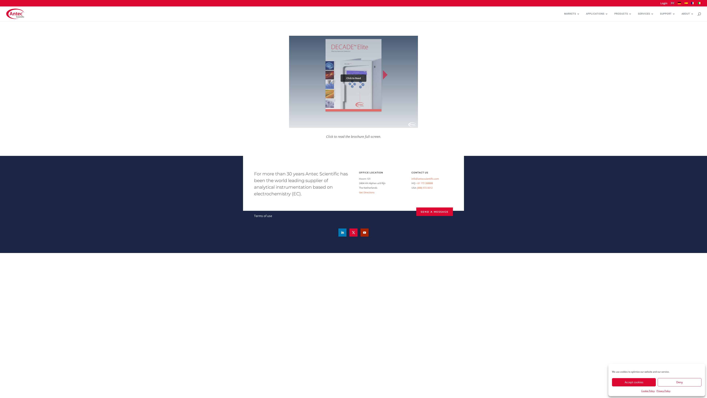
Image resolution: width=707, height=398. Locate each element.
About (686, 14)
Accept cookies (634, 382)
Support (666, 14)
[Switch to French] (693, 4)
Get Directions (366, 192)
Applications (595, 14)
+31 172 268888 (424, 183)
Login (663, 3)
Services (644, 14)
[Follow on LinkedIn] (342, 232)
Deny (679, 382)
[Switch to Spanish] (686, 4)
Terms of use (263, 216)
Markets (570, 14)
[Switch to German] (679, 4)
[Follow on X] (353, 232)
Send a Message (435, 211)
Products (621, 14)
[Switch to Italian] (699, 4)
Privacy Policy (663, 390)
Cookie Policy (648, 390)
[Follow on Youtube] (364, 232)
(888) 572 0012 (424, 187)
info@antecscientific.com (425, 178)
